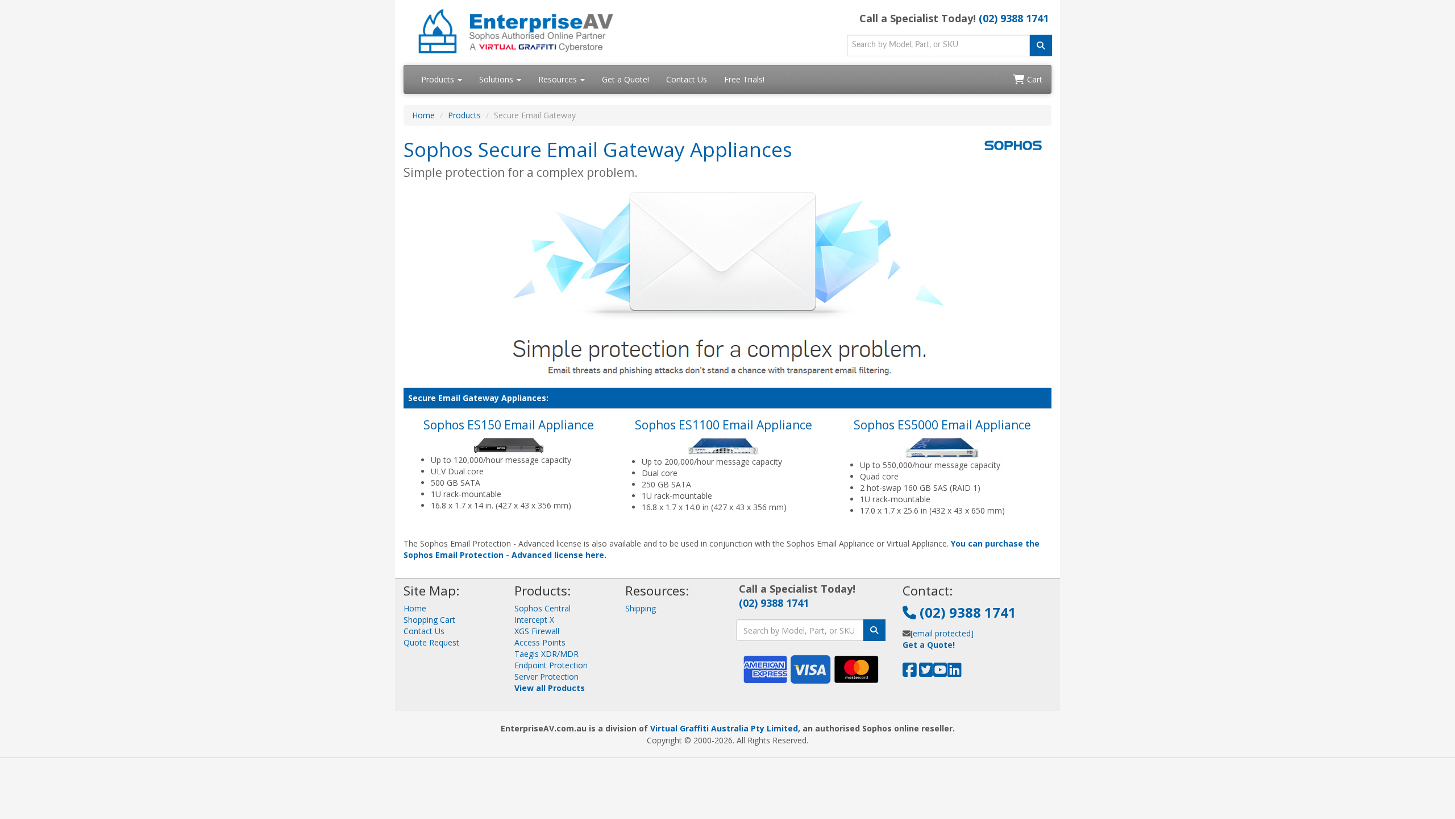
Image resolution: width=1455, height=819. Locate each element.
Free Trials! (744, 79)
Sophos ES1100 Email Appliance (723, 425)
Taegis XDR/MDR (546, 653)
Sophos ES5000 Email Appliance (942, 425)
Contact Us (686, 79)
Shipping (640, 608)
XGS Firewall (536, 631)
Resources (558, 79)
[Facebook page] (910, 672)
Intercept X (534, 619)
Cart (1033, 79)
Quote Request (431, 642)
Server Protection (546, 676)
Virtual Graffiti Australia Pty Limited (724, 728)
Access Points (540, 642)
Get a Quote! (625, 79)
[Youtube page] (940, 672)
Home (423, 115)
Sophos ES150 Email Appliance (508, 425)
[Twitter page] (926, 672)
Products (438, 79)
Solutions (497, 79)
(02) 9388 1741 (1014, 18)
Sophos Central (542, 608)
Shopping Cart (429, 619)
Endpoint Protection (551, 665)
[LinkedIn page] (954, 672)
